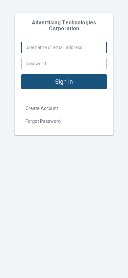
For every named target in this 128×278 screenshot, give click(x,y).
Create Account (42, 108)
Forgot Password (43, 121)
